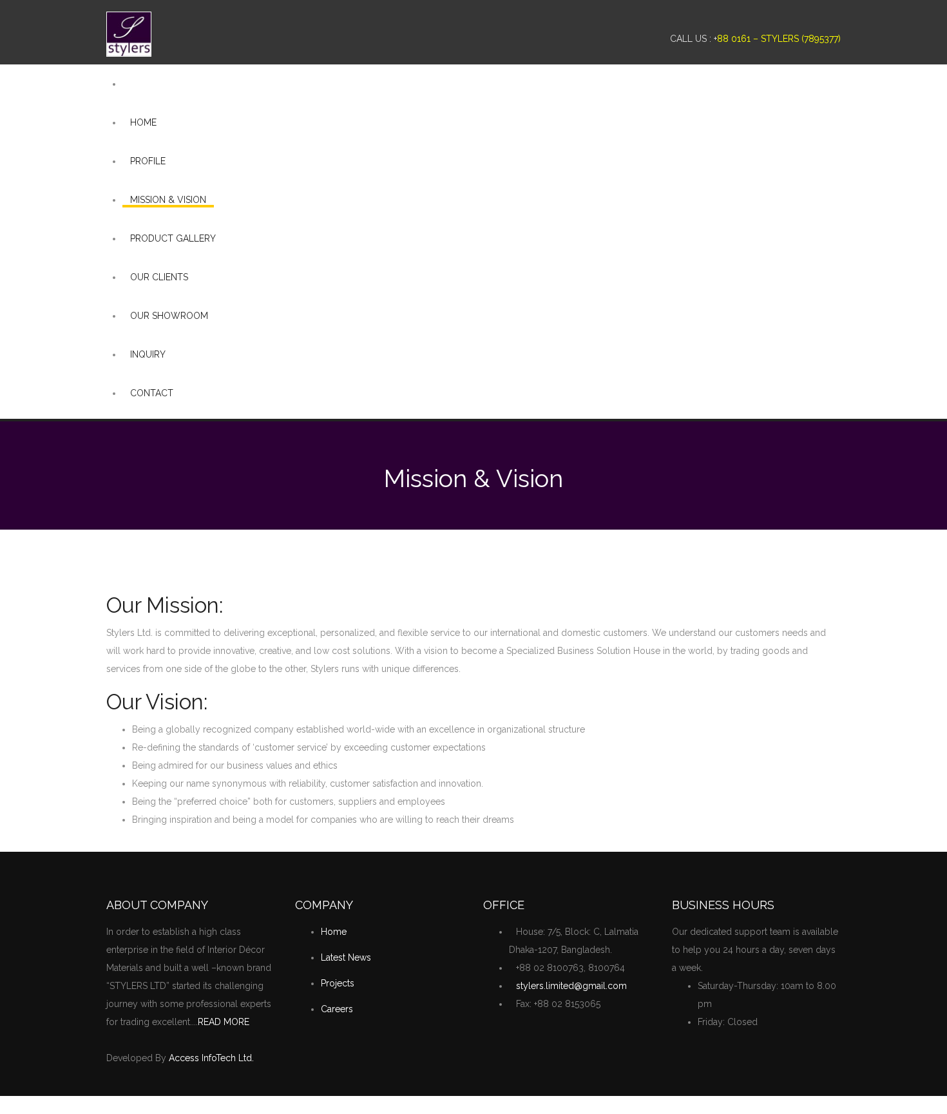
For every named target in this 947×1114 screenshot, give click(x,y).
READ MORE (223, 1022)
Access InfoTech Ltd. (211, 1058)
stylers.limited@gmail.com (571, 986)
